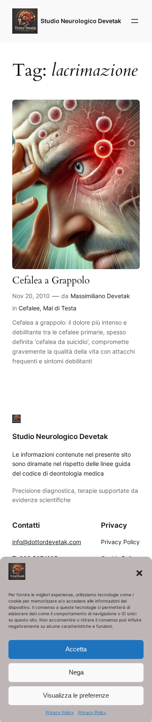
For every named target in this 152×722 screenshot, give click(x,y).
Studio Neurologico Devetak (81, 20)
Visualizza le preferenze (76, 695)
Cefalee (29, 308)
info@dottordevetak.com (46, 541)
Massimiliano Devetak (100, 295)
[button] (139, 573)
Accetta (76, 649)
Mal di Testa (59, 308)
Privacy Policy (60, 712)
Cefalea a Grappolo (51, 280)
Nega (76, 672)
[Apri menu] (135, 21)
